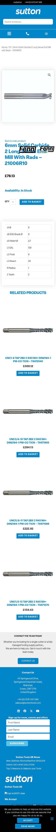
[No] (52, 818)
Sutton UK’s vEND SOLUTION (20, 765)
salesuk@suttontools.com (28, 703)
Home (4, 47)
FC (10, 47)
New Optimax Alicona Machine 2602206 (25, 761)
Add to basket (32, 202)
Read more (28, 826)
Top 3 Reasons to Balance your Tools (23, 769)
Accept (28, 820)
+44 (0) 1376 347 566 (28, 700)
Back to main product (15, 141)
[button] (49, 75)
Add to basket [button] (28, 373)
